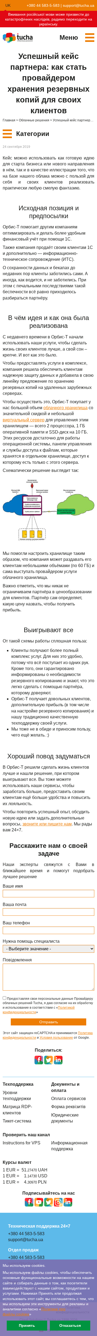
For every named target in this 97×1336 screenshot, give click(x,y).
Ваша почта (14, 904)
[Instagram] (58, 1202)
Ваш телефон (16, 923)
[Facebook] (29, 1202)
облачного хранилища (65, 407)
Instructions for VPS (21, 1143)
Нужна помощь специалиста (31, 941)
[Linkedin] (68, 1202)
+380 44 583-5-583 (43, 5)
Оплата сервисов (68, 1098)
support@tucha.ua (78, 5)
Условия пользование (56, 1038)
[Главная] (17, 38)
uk (8, 5)
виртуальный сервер (23, 420)
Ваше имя (13, 886)
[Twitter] (48, 1202)
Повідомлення (17, 960)
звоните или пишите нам (47, 824)
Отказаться (70, 1325)
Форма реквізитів (68, 1106)
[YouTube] (38, 1202)
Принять (27, 1325)
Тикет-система (17, 1121)
